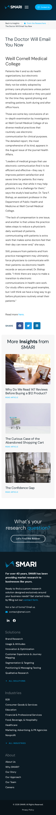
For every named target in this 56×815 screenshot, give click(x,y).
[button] (26, 7)
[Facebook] (14, 620)
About (10, 755)
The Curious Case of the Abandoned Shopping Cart (24, 440)
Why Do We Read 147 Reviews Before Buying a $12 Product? (26, 391)
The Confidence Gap (20, 488)
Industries (13, 693)
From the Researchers (36, 23)
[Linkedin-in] (8, 620)
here (21, 314)
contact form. (30, 600)
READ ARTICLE (11, 397)
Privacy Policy (28, 810)
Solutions (13, 632)
